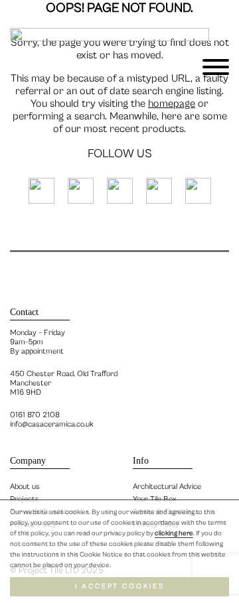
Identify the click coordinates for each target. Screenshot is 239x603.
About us (25, 486)
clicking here (174, 533)
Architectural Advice (167, 486)
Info (141, 461)
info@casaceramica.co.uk (52, 424)
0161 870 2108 (35, 415)
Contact (24, 312)
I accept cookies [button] (120, 586)
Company (28, 461)
